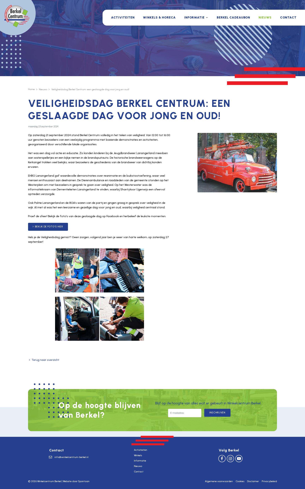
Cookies (240, 481)
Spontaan (83, 481)
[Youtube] (239, 458)
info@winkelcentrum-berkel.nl (71, 457)
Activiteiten (123, 17)
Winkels (138, 455)
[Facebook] (222, 458)
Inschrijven (217, 412)
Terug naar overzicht (45, 360)
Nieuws (265, 17)
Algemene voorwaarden (219, 481)
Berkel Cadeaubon (233, 17)
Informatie (194, 17)
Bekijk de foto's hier (49, 226)
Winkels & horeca (159, 17)
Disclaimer (253, 481)
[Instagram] (230, 458)
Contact (288, 17)
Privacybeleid (269, 481)
